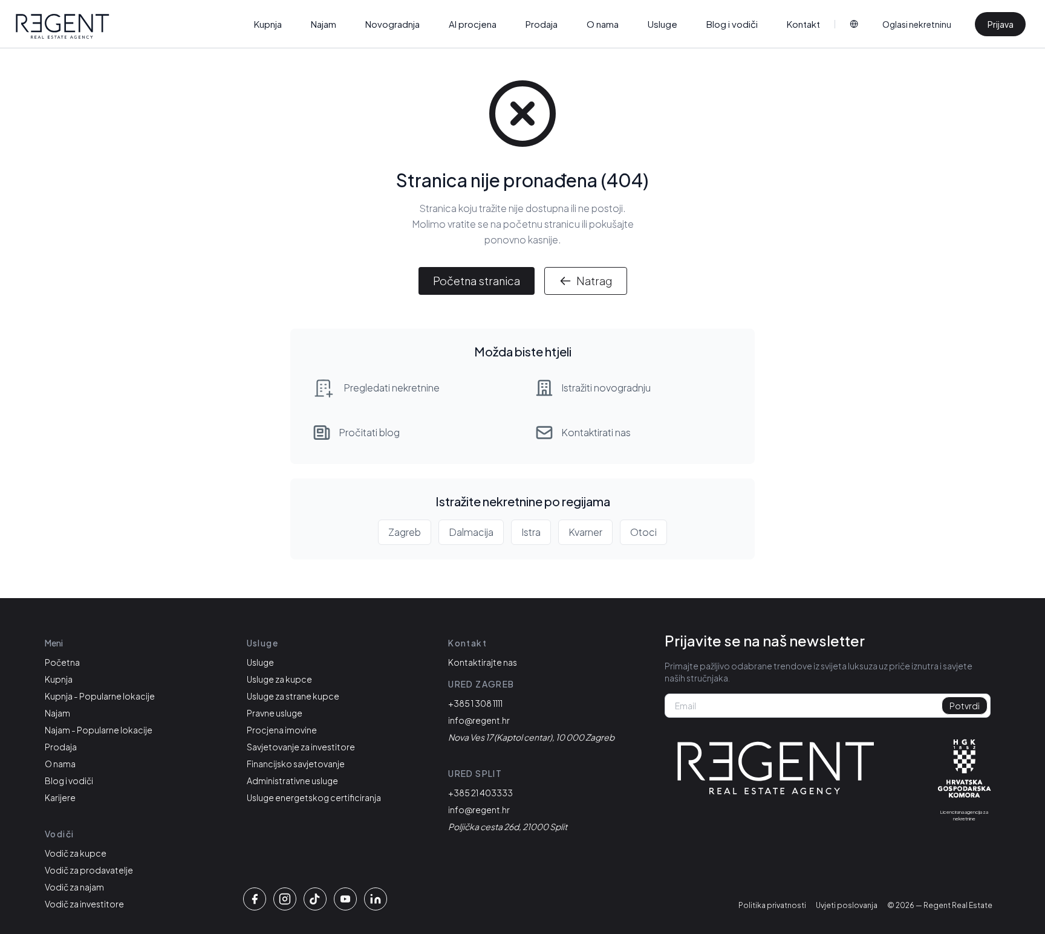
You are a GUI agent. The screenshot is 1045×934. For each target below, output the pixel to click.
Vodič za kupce (75, 853)
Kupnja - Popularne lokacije (100, 696)
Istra (531, 532)
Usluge (662, 24)
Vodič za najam (74, 886)
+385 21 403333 (480, 792)
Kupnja (268, 24)
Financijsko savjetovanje (296, 763)
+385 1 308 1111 (475, 703)
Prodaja (542, 24)
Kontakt (803, 24)
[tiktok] (315, 898)
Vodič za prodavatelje (89, 870)
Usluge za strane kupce (293, 696)
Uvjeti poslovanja (846, 905)
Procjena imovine (282, 729)
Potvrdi (964, 705)
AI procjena (472, 24)
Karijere (60, 797)
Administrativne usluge (292, 780)
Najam (323, 24)
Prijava (1001, 24)
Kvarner (585, 532)
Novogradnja (392, 24)
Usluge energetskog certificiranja (314, 797)
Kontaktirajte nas (482, 662)
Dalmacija (471, 532)
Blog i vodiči (732, 24)
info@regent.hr (479, 720)
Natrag (594, 281)
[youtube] (345, 898)
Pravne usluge (274, 712)
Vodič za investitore (84, 903)
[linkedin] (375, 898)
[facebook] (254, 898)
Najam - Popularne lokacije (98, 729)
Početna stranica (476, 281)
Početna (62, 662)
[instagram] (284, 898)
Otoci (643, 532)
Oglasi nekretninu (916, 24)
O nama (603, 24)
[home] (63, 26)
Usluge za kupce (279, 679)
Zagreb (404, 532)
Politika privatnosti (772, 905)
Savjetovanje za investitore (301, 746)
